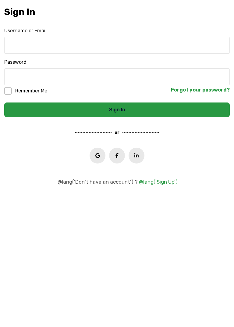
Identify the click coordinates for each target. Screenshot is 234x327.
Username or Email (25, 31)
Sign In (117, 110)
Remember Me (31, 91)
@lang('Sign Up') (158, 182)
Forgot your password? (200, 90)
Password (15, 62)
